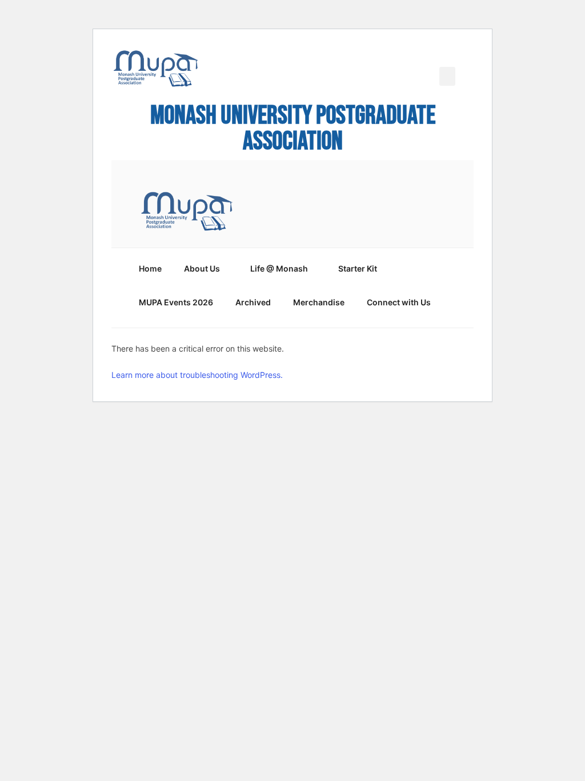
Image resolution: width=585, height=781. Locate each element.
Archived (253, 302)
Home (150, 268)
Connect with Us (399, 302)
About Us (202, 268)
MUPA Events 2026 (176, 302)
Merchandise (318, 302)
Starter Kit (357, 268)
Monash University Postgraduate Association (292, 128)
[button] (447, 76)
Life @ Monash (279, 268)
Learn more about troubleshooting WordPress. (197, 375)
